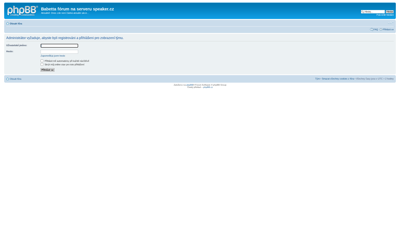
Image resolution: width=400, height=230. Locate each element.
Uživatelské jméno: (16, 45)
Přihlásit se (388, 29)
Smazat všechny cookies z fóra (338, 78)
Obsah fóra (16, 23)
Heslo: (9, 51)
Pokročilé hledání (385, 15)
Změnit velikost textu (391, 23)
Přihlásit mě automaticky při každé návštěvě (66, 61)
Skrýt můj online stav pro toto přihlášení (64, 64)
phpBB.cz (208, 87)
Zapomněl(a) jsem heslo (53, 55)
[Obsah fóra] (23, 10)
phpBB (189, 85)
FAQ (376, 29)
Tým (317, 78)
